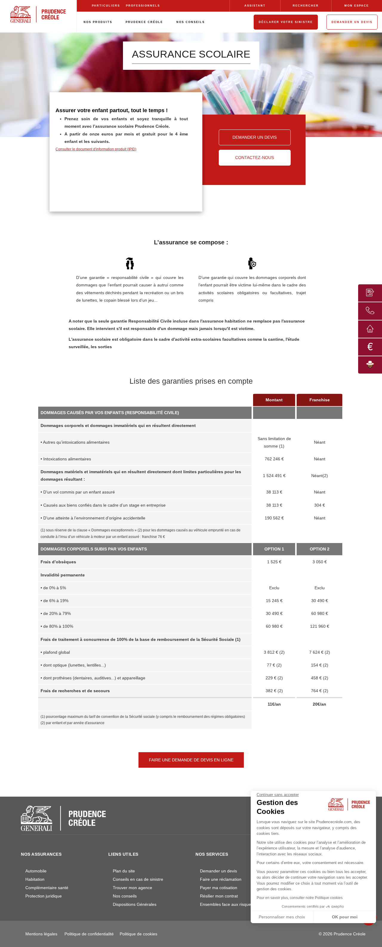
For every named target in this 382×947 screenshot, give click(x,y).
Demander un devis (218, 871)
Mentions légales (41, 933)
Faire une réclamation (220, 879)
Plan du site (124, 871)
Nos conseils (125, 896)
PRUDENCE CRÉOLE (144, 22)
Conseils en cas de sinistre (138, 879)
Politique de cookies (138, 933)
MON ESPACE (356, 5)
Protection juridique (43, 896)
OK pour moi (345, 916)
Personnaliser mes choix (282, 916)
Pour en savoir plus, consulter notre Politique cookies (300, 898)
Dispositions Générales (134, 904)
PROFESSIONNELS (143, 5)
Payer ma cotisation (218, 887)
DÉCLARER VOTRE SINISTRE (286, 22)
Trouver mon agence (132, 887)
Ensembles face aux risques (226, 904)
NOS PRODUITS (98, 22)
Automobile (36, 871)
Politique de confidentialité (89, 933)
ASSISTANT (255, 5)
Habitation (34, 879)
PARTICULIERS (106, 5)
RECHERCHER (306, 5)
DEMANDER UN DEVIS (352, 22)
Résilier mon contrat (219, 896)
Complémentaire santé (46, 887)
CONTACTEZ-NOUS (254, 157)
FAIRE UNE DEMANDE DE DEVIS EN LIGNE (191, 760)
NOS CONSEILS (190, 22)
